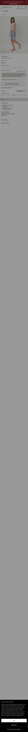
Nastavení (14, 725)
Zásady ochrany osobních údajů (17, 715)
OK (14, 720)
